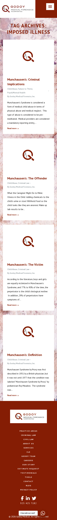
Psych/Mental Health (16, 92)
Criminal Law (23, 183)
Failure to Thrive (25, 89)
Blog (28, 485)
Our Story (28, 465)
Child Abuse (12, 89)
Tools (28, 477)
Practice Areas (28, 431)
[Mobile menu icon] (50, 6)
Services (29, 448)
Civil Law (28, 439)
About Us (28, 443)
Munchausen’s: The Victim (25, 264)
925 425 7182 (28, 503)
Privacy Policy (28, 490)
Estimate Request (28, 469)
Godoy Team (28, 456)
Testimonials (28, 473)
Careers (28, 460)
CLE (28, 452)
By (21, 96)
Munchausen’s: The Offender (27, 178)
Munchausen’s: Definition (24, 355)
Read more (12, 128)
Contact (28, 481)
